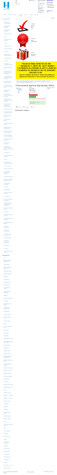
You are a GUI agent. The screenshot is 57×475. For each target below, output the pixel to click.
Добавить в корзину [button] (33, 95)
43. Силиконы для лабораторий (7, 183)
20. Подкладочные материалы (7, 91)
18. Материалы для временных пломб (7, 82)
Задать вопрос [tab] (26, 106)
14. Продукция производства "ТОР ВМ (8, 64)
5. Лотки (5, 36)
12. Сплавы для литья (8, 58)
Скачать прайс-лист (6, 19)
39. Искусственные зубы (8, 168)
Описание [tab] (19, 106)
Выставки (10, 14)
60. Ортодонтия (7, 245)
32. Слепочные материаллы (6, 143)
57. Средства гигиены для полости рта (8, 234)
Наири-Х (5, 471)
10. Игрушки (6, 51)
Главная (18, 81)
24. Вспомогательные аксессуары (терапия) (8, 112)
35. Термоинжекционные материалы (8, 156)
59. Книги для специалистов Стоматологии (6, 241)
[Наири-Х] (8, 5)
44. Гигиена (6, 186)
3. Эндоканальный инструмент (7, 30)
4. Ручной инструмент (8, 33)
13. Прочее (6, 60)
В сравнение (33, 90)
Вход (16, 1)
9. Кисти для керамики (8, 48)
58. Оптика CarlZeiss (7, 237)
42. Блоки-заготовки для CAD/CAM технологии (8, 180)
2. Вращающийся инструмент (7, 26)
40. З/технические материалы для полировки (7, 172)
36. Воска (5, 159)
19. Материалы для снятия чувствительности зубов (8, 86)
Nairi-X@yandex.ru (41, 3)
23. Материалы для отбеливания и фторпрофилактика (7, 105)
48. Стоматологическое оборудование (8, 200)
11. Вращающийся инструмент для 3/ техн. (8, 55)
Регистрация (18, 3)
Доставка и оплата (20, 15)
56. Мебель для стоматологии (7, 230)
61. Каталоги (6, 248)
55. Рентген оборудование (6, 227)
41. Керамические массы (8, 176)
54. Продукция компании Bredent (8, 223)
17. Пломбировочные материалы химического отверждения (8, 77)
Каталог (15, 14)
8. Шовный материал (7, 45)
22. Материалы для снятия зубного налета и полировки (8, 100)
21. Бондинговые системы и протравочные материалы (8, 95)
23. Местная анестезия (8, 108)
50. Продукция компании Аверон (8, 208)
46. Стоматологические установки (8, 193)
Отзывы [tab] (33, 106)
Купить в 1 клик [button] (32, 96)
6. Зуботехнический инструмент (7, 40)
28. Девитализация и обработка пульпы (7, 128)
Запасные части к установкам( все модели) (42, 81)
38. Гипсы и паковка (7, 165)
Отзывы (25, 14)
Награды (31, 14)
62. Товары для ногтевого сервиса (8, 251)
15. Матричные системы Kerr (8, 68)
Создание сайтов (48, 471)
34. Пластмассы (7, 152)
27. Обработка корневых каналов (8, 124)
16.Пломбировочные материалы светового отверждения (8, 72)
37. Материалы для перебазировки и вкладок (8, 162)
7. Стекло (5, 43)
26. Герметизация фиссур (7, 120)
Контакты (36, 14)
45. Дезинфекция (7, 189)
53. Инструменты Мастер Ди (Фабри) (8, 219)
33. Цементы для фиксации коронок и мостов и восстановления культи (8, 148)
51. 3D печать (6, 211)
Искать (52, 18)
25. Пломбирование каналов (7, 116)
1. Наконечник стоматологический (7, 23)
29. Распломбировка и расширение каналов (8, 132)
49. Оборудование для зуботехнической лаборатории (8, 204)
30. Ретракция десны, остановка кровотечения (8, 135)
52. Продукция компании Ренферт (8, 215)
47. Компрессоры (7, 196)
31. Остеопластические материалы (8, 139)
